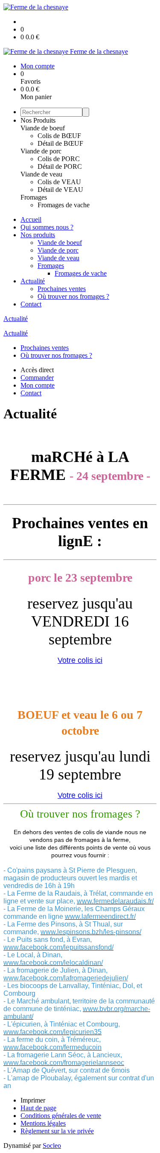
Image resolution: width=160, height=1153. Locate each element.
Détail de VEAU (60, 189)
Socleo (52, 1145)
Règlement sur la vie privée (57, 1131)
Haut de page (38, 1108)
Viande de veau (41, 174)
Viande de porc (40, 151)
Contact (30, 304)
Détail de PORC (60, 166)
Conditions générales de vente (60, 1115)
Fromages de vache (64, 205)
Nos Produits (37, 120)
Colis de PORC (59, 158)
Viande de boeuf (42, 128)
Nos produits (37, 234)
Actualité (32, 281)
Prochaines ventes (62, 288)
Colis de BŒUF (59, 135)
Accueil (30, 219)
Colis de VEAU (59, 181)
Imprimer (32, 1100)
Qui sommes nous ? (46, 227)
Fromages (33, 197)
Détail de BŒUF (60, 143)
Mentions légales (43, 1123)
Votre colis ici (80, 660)
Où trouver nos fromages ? (73, 296)
